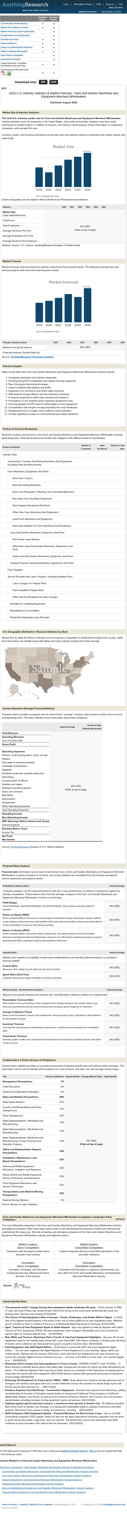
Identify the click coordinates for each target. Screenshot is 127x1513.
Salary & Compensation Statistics (17, 47)
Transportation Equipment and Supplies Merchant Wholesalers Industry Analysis (44, 1492)
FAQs (98, 4)
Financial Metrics (9, 43)
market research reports (74, 1451)
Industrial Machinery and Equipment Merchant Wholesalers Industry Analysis (42, 1479)
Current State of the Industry (14, 23)
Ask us (93, 1451)
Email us (110, 4)
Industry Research (87, 12)
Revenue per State (9, 39)
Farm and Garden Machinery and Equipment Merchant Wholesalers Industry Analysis (46, 1475)
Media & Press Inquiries (41, 1504)
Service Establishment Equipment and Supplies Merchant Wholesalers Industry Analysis (48, 1488)
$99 (43, 82)
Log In (66, 4)
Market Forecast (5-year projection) (17, 31)
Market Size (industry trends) (14, 27)
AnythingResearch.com (114, 1504)
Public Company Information (14, 51)
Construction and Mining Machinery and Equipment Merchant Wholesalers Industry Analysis (50, 1471)
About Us (24, 1504)
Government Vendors (11, 59)
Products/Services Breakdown (15, 35)
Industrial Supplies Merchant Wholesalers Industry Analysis (33, 1484)
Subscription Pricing (83, 4)
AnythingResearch (20, 847)
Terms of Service (10, 1504)
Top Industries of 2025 (111, 12)
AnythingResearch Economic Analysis (32, 357)
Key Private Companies (12, 55)
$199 (53, 82)
